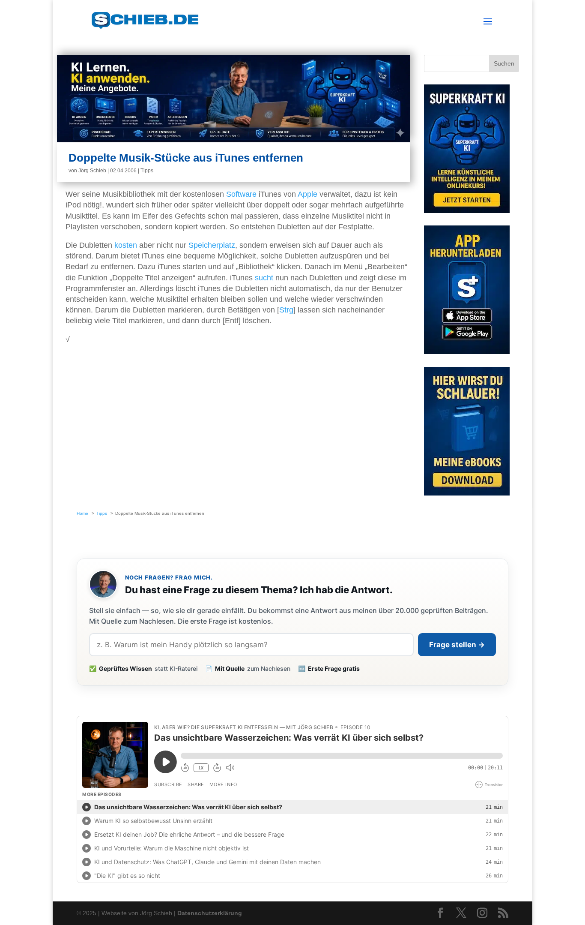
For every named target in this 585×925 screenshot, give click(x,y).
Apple (307, 194)
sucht (264, 277)
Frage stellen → (457, 644)
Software (241, 194)
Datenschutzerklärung (209, 913)
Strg (286, 310)
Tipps (146, 171)
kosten (125, 245)
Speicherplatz (211, 245)
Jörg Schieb (92, 171)
